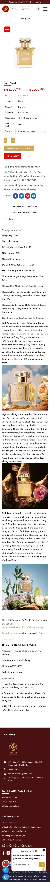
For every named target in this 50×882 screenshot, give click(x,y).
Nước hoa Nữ (9, 802)
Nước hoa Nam (10, 798)
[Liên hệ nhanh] (5, 862)
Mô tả (15, 207)
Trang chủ (25, 19)
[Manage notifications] (44, 869)
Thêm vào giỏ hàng (19, 149)
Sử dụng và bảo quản (25, 212)
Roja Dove (23, 96)
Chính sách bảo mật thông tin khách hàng (22, 827)
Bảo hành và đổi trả (12, 823)
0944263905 (13, 769)
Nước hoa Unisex (11, 806)
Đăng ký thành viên (11, 633)
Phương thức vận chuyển (14, 836)
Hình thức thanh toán (12, 840)
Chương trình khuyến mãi (14, 831)
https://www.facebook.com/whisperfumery (22, 627)
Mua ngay (13, 156)
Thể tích (8, 131)
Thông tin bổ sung (28, 207)
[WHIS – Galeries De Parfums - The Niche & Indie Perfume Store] (5, 9)
